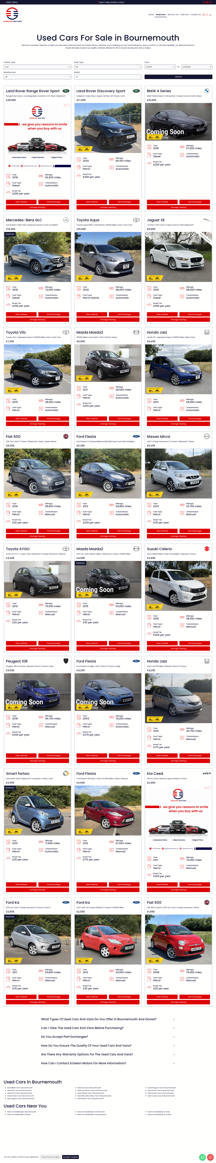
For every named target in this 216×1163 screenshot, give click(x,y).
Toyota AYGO (18, 548)
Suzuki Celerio (159, 548)
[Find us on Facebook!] (207, 2)
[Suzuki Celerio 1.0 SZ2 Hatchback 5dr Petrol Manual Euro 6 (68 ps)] (178, 585)
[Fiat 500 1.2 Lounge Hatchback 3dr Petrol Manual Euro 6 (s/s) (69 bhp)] (37, 473)
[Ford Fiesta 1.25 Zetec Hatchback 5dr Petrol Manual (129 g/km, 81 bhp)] (108, 810)
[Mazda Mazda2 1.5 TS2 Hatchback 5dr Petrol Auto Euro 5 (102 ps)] (108, 363)
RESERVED (10, 234)
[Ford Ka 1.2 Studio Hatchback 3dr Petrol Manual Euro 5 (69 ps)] (108, 939)
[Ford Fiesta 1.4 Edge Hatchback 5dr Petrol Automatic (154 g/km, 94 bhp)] (108, 692)
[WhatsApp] (202, 1157)
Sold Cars (185, 14)
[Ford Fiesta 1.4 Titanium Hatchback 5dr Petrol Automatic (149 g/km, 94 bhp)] (108, 473)
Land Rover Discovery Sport (100, 90)
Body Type (78, 62)
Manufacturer (10, 72)
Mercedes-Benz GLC (24, 220)
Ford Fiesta (86, 436)
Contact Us (196, 14)
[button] (210, 15)
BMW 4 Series (159, 90)
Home (151, 14)
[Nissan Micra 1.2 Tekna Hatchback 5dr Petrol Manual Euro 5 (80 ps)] (178, 473)
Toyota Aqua (87, 220)
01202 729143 (12, 2)
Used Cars (161, 14)
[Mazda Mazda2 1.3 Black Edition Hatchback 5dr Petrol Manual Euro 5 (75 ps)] (108, 579)
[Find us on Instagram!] (210, 2)
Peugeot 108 (17, 661)
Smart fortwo (17, 773)
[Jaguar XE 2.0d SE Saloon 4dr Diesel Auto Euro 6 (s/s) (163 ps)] (178, 257)
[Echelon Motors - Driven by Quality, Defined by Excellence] (13, 14)
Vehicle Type (9, 62)
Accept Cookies (70, 1157)
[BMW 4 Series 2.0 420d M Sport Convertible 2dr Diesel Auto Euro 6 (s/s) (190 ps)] (178, 121)
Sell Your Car (173, 14)
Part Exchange (53, 201)
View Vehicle (21, 201)
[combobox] (37, 67)
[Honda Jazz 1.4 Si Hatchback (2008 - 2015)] (178, 369)
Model (77, 72)
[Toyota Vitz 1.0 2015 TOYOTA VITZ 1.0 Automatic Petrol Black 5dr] (37, 369)
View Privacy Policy (50, 1157)
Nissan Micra (158, 436)
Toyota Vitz (16, 332)
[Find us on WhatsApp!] (204, 2)
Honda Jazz (157, 332)
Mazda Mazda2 (89, 332)
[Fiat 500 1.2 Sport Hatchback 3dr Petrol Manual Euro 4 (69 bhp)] (178, 939)
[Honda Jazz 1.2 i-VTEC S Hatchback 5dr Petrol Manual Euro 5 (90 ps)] (178, 698)
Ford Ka (12, 902)
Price (147, 62)
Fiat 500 (13, 436)
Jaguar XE (156, 220)
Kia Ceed (155, 773)
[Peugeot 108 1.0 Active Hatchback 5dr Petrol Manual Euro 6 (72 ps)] (37, 692)
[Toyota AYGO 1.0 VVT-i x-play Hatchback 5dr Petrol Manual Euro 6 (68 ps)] (37, 579)
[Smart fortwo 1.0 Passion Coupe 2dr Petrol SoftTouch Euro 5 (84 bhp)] (37, 810)
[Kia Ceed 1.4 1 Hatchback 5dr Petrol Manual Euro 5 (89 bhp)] (178, 818)
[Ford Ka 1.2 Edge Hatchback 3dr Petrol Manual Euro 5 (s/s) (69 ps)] (37, 939)
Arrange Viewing (37, 207)
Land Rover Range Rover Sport (33, 90)
